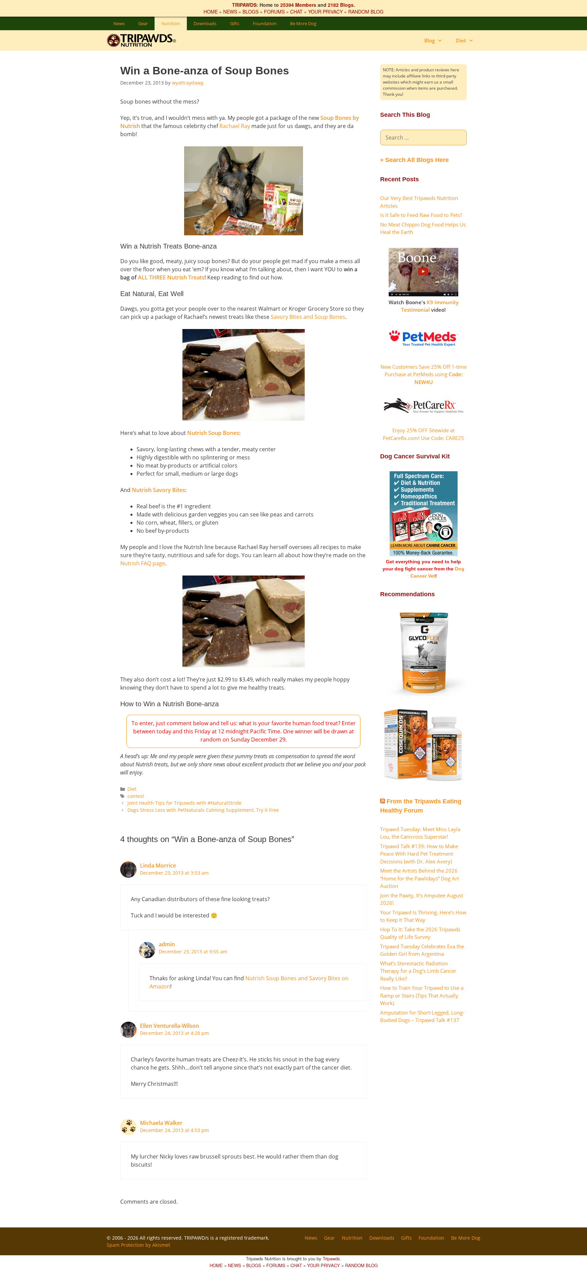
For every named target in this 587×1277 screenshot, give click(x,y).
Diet (461, 40)
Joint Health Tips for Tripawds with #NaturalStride (184, 803)
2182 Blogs (341, 4)
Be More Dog (303, 23)
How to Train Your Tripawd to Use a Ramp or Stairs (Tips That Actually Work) (421, 995)
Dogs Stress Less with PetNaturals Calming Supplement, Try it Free (203, 810)
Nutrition (170, 23)
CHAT (296, 11)
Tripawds (331, 1258)
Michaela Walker (161, 1123)
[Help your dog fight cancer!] (424, 554)
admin (167, 944)
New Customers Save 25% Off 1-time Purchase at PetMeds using (423, 374)
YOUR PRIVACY (325, 11)
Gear (143, 23)
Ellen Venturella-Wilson (169, 1025)
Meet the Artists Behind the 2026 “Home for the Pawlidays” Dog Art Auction (419, 878)
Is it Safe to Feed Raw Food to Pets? (421, 215)
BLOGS (251, 11)
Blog (429, 40)
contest (135, 796)
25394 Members (298, 4)
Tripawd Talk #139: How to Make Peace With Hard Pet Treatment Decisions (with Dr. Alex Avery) (419, 854)
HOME (210, 11)
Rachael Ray (234, 126)
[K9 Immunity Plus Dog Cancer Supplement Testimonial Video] (423, 294)
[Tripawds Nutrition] (145, 40)
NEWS (230, 11)
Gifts (234, 23)
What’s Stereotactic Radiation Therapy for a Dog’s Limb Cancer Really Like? (418, 971)
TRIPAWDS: (245, 4)
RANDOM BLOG (366, 11)
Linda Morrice (158, 865)
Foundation (265, 23)
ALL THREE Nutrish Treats (171, 277)
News (119, 23)
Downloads (205, 23)
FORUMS (274, 11)
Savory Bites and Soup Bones (308, 317)
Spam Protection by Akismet (138, 1245)
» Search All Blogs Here (414, 160)
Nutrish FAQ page (142, 563)
